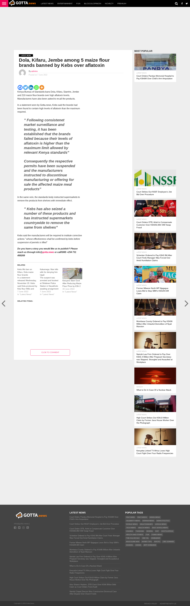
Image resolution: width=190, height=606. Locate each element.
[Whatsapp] (36, 87)
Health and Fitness (134, 535)
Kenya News (155, 517)
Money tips (147, 541)
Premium (121, 3)
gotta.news (48, 252)
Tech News (131, 528)
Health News (144, 528)
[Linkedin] (31, 87)
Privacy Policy (150, 604)
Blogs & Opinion (92, 3)
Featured (130, 517)
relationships (146, 524)
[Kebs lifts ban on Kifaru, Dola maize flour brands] (28, 282)
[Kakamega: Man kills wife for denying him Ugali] (51, 282)
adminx (34, 71)
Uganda (129, 531)
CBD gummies (168, 541)
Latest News (47, 3)
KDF (157, 531)
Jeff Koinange (150, 545)
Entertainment (64, 3)
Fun (78, 3)
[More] (41, 87)
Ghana (138, 545)
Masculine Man (132, 541)
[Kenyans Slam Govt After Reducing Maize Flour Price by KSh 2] (72, 273)
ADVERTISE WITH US (168, 604)
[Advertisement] (95, 28)
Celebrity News (133, 521)
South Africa (167, 531)
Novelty (109, 3)
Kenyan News (148, 521)
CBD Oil (145, 538)
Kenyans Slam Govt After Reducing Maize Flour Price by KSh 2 (71, 283)
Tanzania (140, 531)
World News (131, 524)
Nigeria (149, 531)
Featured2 (142, 517)
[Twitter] (25, 87)
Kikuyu (157, 541)
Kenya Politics (163, 521)
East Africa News (160, 528)
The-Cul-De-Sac (133, 538)
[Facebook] (20, 87)
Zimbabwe (155, 538)
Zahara (129, 545)
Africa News (160, 524)
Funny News (157, 535)
